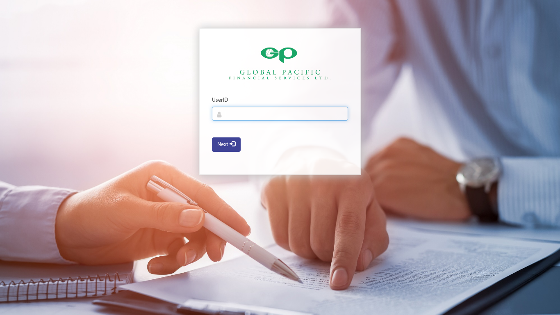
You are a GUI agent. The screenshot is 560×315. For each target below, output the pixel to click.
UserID (220, 100)
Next (223, 145)
